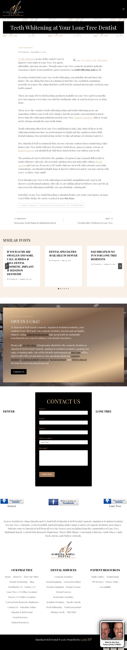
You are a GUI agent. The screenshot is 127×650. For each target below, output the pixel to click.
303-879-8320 (29, 345)
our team (75, 352)
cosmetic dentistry (83, 117)
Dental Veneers (63, 592)
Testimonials (113, 576)
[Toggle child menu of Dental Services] (29, 617)
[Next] (120, 266)
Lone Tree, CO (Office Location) (22, 592)
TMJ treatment (79, 359)
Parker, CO (30, 587)
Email (42, 419)
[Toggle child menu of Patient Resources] (30, 622)
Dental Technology (19, 581)
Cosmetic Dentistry (27, 205)
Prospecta (25, 52)
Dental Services (20, 617)
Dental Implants (54, 581)
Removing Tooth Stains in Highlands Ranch (35, 220)
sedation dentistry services (35, 359)
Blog (32, 581)
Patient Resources (20, 622)
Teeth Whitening (25, 48)
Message (43, 448)
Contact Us (13, 607)
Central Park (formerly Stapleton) (22, 602)
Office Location (46, 438)
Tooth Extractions (72, 607)
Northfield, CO (15, 587)
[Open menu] (123, 9)
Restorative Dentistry (63, 597)
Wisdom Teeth (58, 612)
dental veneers (26, 150)
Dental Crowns (44, 205)
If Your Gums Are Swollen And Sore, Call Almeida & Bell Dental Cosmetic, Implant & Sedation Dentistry (20, 263)
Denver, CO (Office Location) (21, 597)
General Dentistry (72, 581)
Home (8, 576)
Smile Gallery (98, 576)
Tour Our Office (31, 576)
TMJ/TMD (71, 612)
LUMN (84, 639)
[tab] (58, 288)
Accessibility (105, 587)
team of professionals (37, 334)
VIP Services (97, 581)
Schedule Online (28, 607)
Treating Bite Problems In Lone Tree (95, 220)
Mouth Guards (73, 602)
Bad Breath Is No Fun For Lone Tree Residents (104, 255)
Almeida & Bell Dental (21, 612)
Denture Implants (55, 587)
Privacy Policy (112, 581)
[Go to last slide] (7, 266)
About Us (17, 576)
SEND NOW (47, 474)
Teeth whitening (26, 58)
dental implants (58, 359)
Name (42, 409)
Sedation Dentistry (55, 602)
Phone (42, 428)
